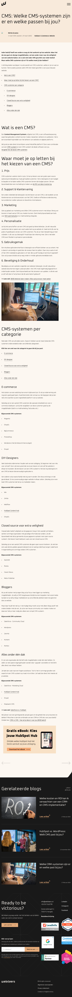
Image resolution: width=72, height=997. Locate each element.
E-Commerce (45, 35)
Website (52, 35)
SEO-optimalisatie (11, 216)
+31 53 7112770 (46, 904)
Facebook (64, 910)
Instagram (64, 906)
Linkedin (64, 901)
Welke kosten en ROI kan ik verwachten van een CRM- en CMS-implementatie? (54, 801)
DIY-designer (11, 95)
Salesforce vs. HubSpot (18, 710)
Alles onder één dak (13, 110)
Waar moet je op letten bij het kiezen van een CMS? (21, 80)
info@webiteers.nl (47, 901)
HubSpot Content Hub (11, 510)
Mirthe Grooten (13, 33)
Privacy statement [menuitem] (43, 988)
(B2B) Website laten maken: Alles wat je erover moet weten (31, 279)
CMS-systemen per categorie (14, 85)
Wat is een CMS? (9, 75)
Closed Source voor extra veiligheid (18, 100)
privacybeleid (7, 957)
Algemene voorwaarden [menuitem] (45, 985)
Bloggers (10, 105)
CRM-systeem (12, 147)
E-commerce (11, 90)
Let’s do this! (8, 925)
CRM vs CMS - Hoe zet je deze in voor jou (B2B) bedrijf (28, 720)
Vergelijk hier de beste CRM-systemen (14, 150)
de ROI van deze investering (42, 184)
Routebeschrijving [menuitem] (47, 916)
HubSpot (37, 35)
